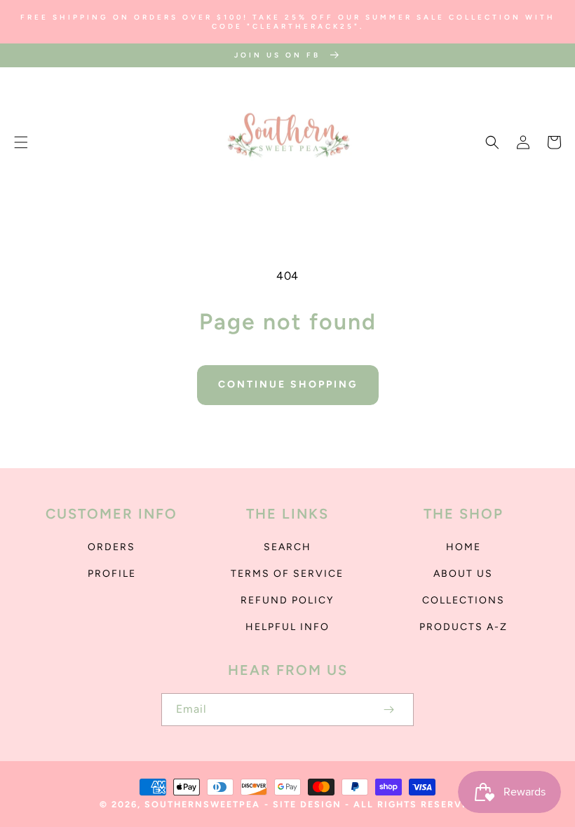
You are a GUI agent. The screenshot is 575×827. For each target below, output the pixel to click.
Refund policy (287, 600)
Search (287, 547)
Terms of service (287, 574)
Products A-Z (463, 627)
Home (463, 547)
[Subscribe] (388, 709)
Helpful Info (287, 627)
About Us (463, 574)
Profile (112, 574)
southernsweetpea (202, 804)
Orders (111, 547)
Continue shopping (288, 384)
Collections (463, 600)
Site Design (307, 804)
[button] (21, 142)
